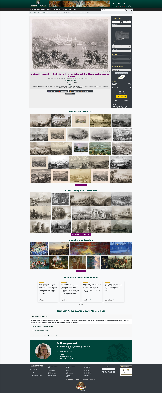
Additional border (115, 24)
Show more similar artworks (81, 185)
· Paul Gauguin (86, 370)
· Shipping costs (68, 370)
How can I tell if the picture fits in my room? (42, 326)
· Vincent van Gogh (87, 367)
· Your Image (68, 367)
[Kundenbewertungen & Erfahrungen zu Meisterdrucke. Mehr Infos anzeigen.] (126, 370)
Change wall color (75, 91)
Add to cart (122, 96)
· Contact (49, 367)
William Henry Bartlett (47, 12)
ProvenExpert (44, 299)
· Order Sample (68, 376)
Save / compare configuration (122, 73)
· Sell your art (68, 369)
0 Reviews (73, 93)
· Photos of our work (69, 373)
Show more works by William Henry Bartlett (81, 234)
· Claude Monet (86, 369)
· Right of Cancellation (52, 373)
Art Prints (34, 9)
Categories (43, 9)
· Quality (67, 372)
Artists (38, 9)
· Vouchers (68, 375)
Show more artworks (81, 271)
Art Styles (48, 9)
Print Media (61, 9)
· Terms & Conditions (51, 370)
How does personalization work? (40, 316)
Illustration (40, 12)
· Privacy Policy (50, 372)
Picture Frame (55, 9)
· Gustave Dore (86, 375)
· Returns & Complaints (52, 375)
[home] (30, 10)
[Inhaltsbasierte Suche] (128, 10)
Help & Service (68, 9)
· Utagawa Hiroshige (87, 373)
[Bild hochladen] (131, 10)
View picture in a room (87, 91)
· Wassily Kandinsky (87, 372)
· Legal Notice (50, 369)
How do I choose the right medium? (40, 330)
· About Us (50, 376)
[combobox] (121, 26)
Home (31, 12)
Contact (74, 9)
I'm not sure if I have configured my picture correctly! (44, 335)
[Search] (126, 10)
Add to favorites (64, 91)
